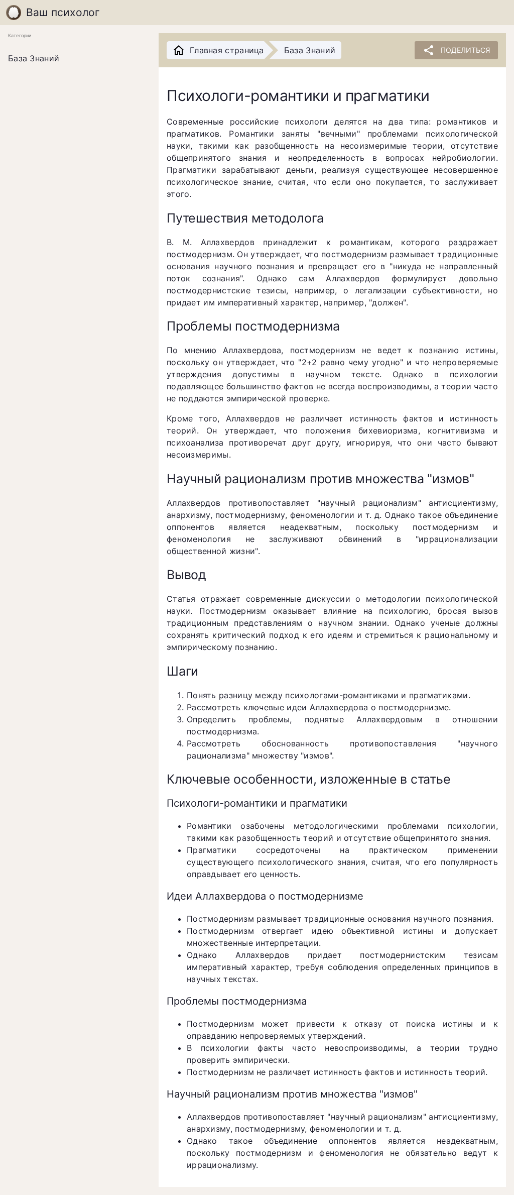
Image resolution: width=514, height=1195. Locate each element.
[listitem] (75, 59)
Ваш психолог (63, 12)
